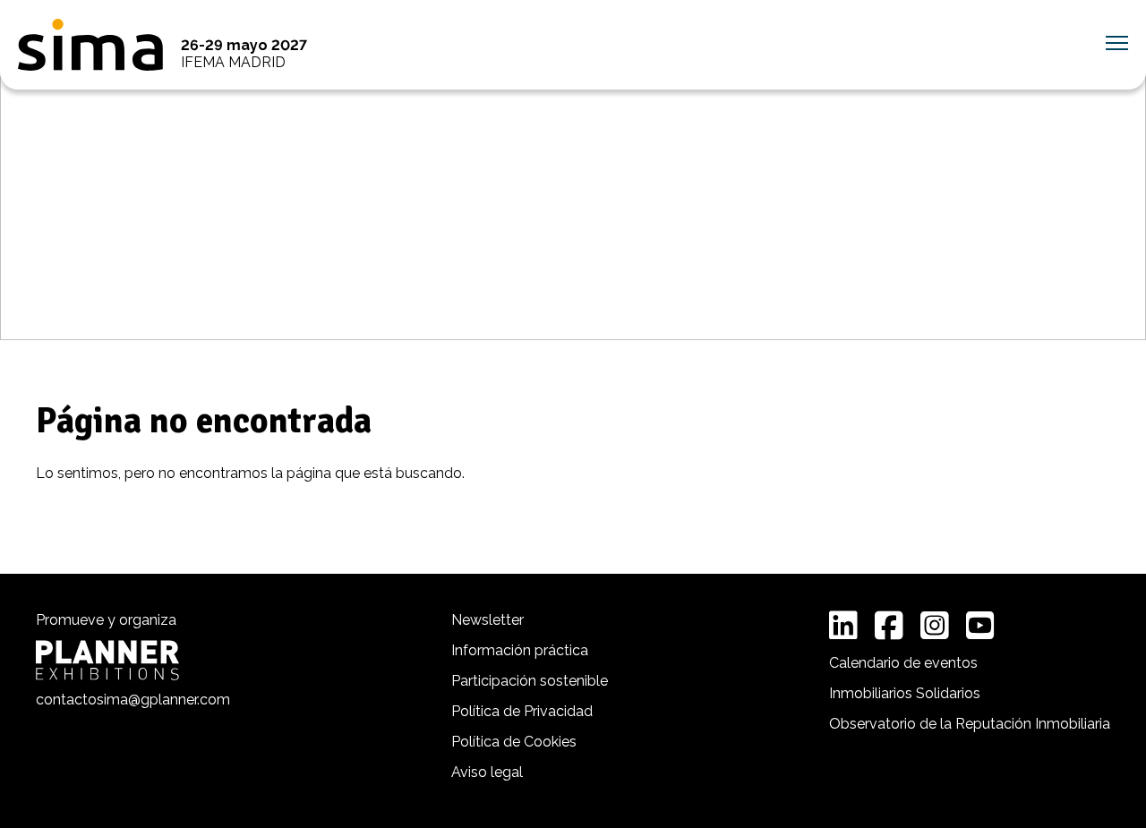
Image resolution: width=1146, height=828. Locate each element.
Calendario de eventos (903, 662)
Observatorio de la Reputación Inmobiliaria (969, 723)
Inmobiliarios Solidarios (904, 693)
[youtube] (980, 626)
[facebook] (889, 626)
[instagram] (934, 626)
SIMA (90, 45)
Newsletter (487, 619)
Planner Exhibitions (107, 660)
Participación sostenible (529, 680)
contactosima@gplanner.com (133, 699)
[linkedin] (843, 626)
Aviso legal (487, 772)
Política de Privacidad (522, 711)
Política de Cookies (514, 741)
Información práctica (519, 650)
